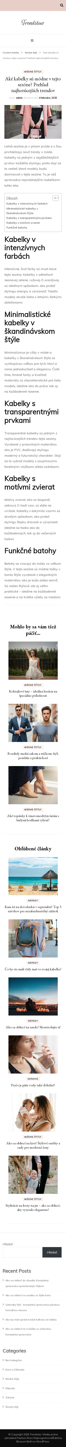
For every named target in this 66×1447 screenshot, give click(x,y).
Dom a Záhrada (14, 1369)
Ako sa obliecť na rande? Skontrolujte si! (33, 1027)
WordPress (42, 1441)
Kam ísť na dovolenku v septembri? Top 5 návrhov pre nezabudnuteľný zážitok (33, 908)
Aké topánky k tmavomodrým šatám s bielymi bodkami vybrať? (33, 817)
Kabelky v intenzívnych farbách (27, 203)
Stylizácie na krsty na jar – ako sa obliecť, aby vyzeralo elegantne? (33, 1207)
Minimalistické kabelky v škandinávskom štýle (22, 211)
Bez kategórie (13, 1360)
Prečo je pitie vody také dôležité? (33, 1085)
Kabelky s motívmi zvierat (23, 222)
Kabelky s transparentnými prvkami (29, 218)
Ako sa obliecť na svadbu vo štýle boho (28, 1295)
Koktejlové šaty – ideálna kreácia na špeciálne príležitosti (33, 693)
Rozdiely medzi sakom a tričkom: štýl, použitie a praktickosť (33, 755)
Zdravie (33, 1079)
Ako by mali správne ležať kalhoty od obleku (31, 1319)
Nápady (33, 900)
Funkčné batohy (16, 227)
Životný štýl (11, 1407)
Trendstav (33, 22)
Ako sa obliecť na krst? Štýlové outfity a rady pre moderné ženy (33, 1145)
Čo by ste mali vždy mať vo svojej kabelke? (33, 969)
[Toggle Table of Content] (54, 198)
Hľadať (8, 1244)
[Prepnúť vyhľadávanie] (61, 5)
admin (19, 97)
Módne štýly (33, 71)
